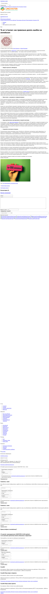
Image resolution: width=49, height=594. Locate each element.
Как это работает (12, 20)
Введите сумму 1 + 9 (4, 209)
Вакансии (5, 409)
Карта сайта (5, 441)
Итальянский (5, 430)
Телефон (3, 472)
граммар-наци (26, 91)
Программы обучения (21, 20)
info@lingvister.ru (4, 455)
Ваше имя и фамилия (5, 552)
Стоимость (35, 20)
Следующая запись (4, 187)
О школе (2, 6)
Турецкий (5, 433)
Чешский (5, 432)
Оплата (24, 6)
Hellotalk (28, 78)
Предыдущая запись (5, 185)
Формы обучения (6, 416)
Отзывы (6, 6)
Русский (4, 434)
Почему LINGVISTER (4, 20)
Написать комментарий (5, 192)
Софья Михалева (23, 48)
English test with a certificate (9, 449)
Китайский (5, 431)
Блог (18, 6)
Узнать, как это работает (33, 581)
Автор (1, 195)
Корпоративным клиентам (6, 420)
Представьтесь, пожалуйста (7, 469)
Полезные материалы (12, 6)
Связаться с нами (4, 1)
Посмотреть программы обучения (7, 581)
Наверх (2, 593)
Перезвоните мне (4, 16)
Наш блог (5, 447)
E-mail (2, 493)
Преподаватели (29, 20)
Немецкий (5, 426)
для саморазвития (6, 183)
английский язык (14, 183)
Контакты (21, 6)
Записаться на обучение (5, 19)
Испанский (5, 428)
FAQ (38, 20)
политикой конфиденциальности (18, 475)
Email (1, 196)
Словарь (4, 448)
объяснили (14, 50)
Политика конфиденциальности (7, 464)
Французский (5, 427)
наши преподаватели (13, 122)
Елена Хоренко (16, 48)
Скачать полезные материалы (21, 581)
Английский (5, 425)
